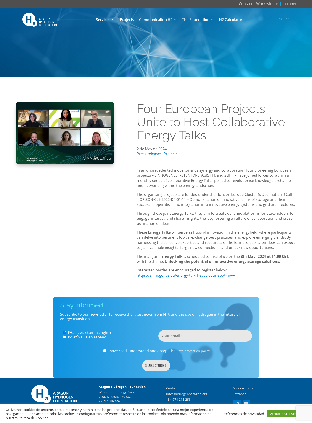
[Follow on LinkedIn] (237, 403)
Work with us (267, 3)
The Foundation (195, 19)
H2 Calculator (230, 19)
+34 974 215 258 (178, 399)
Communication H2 (155, 19)
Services (103, 19)
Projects (127, 19)
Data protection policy (193, 351)
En (287, 19)
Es (280, 19)
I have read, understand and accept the (158, 350)
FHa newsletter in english (89, 332)
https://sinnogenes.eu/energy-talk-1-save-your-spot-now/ (186, 275)
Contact (245, 3)
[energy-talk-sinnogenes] (65, 162)
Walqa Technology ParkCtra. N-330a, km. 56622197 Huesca (116, 396)
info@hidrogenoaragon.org (186, 394)
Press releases (149, 153)
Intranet (289, 3)
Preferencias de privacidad (243, 414)
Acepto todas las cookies (287, 414)
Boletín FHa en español (87, 337)
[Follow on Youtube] (246, 403)
